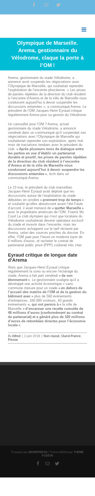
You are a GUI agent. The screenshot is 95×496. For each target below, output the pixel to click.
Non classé (52, 336)
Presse (13, 340)
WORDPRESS (37, 452)
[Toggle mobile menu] (84, 29)
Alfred (16, 336)
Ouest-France (71, 336)
